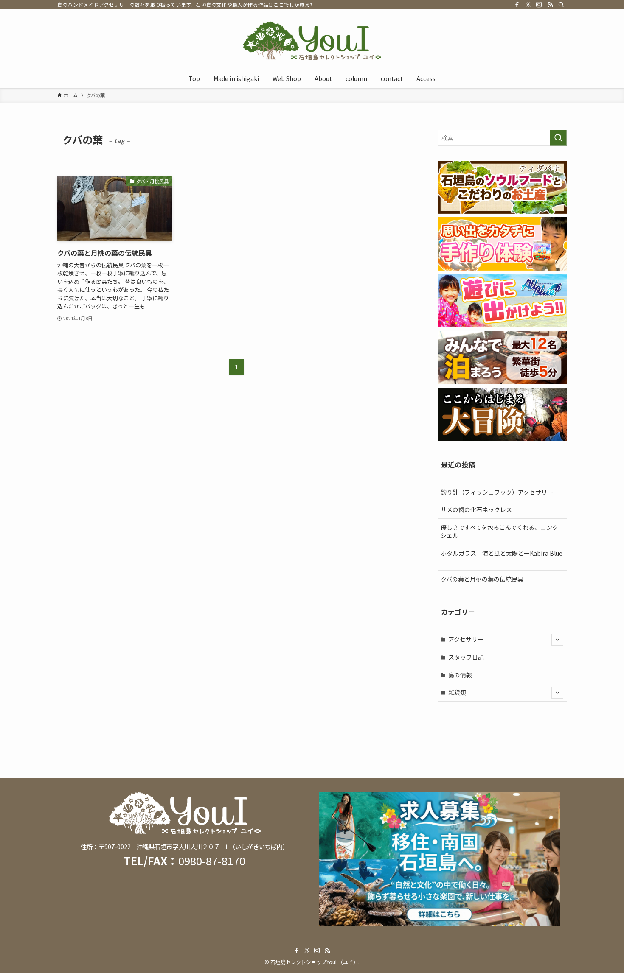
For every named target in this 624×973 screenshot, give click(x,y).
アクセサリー (465, 639)
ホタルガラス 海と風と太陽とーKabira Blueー (501, 557)
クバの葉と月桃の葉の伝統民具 (482, 579)
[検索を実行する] (558, 138)
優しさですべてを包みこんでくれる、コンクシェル (499, 531)
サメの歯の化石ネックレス (476, 509)
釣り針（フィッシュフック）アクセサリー (497, 492)
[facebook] (517, 4)
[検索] (561, 4)
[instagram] (539, 4)
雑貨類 (457, 692)
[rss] (550, 4)
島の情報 (460, 675)
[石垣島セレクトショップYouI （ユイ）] (312, 41)
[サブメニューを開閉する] (557, 640)
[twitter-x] (528, 4)
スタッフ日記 (466, 657)
